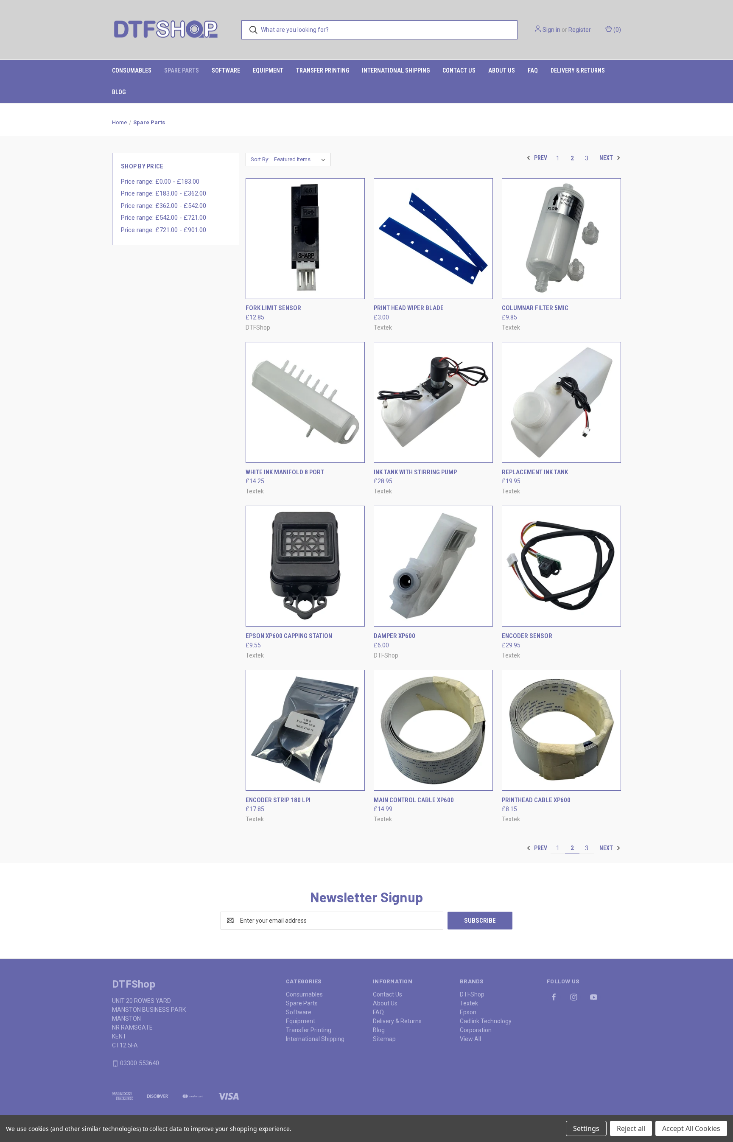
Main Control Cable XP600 (414, 800)
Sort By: (260, 159)
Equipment (268, 70)
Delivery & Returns (578, 70)
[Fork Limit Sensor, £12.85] (305, 238)
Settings (586, 1128)
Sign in (551, 29)
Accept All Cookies (691, 1128)
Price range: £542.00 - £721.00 (163, 217)
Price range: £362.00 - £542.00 (163, 206)
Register (579, 29)
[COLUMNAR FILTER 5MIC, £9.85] (561, 238)
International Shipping (396, 70)
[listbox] (301, 159)
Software (226, 70)
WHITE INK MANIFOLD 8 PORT (285, 472)
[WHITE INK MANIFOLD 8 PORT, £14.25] (305, 402)
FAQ (533, 70)
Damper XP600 (394, 636)
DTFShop (472, 994)
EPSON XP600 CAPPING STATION (289, 636)
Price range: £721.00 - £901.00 (163, 230)
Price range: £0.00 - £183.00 (160, 181)
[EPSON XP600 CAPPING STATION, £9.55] (305, 566)
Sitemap (384, 1039)
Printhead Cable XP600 (536, 800)
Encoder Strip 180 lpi (278, 800)
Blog (119, 92)
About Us (501, 70)
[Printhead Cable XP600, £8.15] (561, 730)
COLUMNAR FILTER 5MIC (535, 308)
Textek (469, 1003)
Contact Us (459, 70)
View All (470, 1039)
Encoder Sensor (527, 636)
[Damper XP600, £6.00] (433, 566)
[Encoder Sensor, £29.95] (561, 566)
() (616, 29)
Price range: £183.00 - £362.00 (163, 193)
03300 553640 (139, 1063)
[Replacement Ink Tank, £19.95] (561, 402)
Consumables (131, 70)
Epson (468, 1012)
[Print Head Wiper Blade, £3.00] (433, 238)
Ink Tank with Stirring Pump (415, 472)
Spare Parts (181, 70)
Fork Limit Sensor (273, 308)
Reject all (631, 1128)
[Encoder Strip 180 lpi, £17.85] (305, 730)
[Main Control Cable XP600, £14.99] (433, 730)
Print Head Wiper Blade (409, 308)
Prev (540, 157)
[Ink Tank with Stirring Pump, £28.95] (433, 402)
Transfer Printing (322, 70)
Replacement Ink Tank (535, 472)
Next (606, 157)
